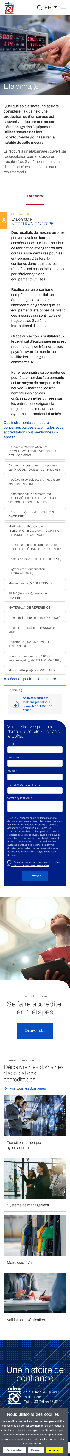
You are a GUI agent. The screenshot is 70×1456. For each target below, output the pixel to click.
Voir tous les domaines (28, 1088)
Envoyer (35, 875)
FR (49, 7)
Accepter (54, 1450)
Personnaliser (14, 1450)
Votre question (19, 798)
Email (12, 771)
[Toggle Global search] (40, 7)
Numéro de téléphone (23, 784)
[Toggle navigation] (63, 8)
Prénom (14, 757)
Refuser (36, 1450)
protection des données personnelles (30, 865)
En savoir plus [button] (35, 1031)
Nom (11, 744)
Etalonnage (35, 195)
